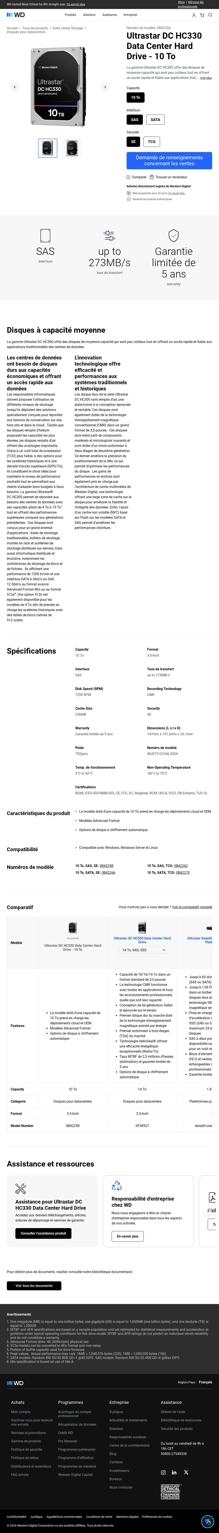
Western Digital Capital (75, 1475)
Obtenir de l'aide (173, 1412)
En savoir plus (76, 4)
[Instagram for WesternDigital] (163, 1473)
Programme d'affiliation (76, 1458)
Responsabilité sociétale (128, 1437)
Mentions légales (127, 1516)
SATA (155, 119)
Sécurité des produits (176, 1429)
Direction (116, 1429)
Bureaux (116, 1479)
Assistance (109, 14)
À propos (116, 1412)
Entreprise (130, 14)
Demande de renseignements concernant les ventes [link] (169, 161)
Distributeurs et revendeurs (31, 1466)
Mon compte (20, 1412)
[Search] (210, 15)
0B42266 (108, 873)
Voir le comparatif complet (192, 907)
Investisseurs (119, 1471)
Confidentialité (16, 1516)
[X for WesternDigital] (186, 1472)
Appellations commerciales (64, 1516)
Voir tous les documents (34, 1286)
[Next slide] (105, 87)
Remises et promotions (28, 1433)
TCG (151, 141)
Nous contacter (121, 1487)
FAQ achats (19, 1475)
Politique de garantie (26, 1449)
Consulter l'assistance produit (43, 1233)
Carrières (116, 1462)
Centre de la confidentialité (129, 1445)
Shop (181, 2)
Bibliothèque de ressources (181, 1420)
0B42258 (106, 866)
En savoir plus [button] (177, 193)
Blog (113, 1454)
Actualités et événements (128, 1420)
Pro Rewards (67, 1441)
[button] (194, 16)
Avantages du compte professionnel (74, 1414)
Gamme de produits (26, 1441)
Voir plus (206, 78)
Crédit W (64, 1433)
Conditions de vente (99, 1516)
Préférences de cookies (157, 1516)
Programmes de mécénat (77, 1466)
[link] (136, 177)
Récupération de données (77, 1424)
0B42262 (181, 866)
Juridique (36, 1516)
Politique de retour (24, 1458)
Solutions (89, 14)
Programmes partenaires (76, 1449)
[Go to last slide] (14, 87)
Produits (70, 14)
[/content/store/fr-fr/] (16, 15)
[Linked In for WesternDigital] (174, 1473)
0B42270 (183, 873)
